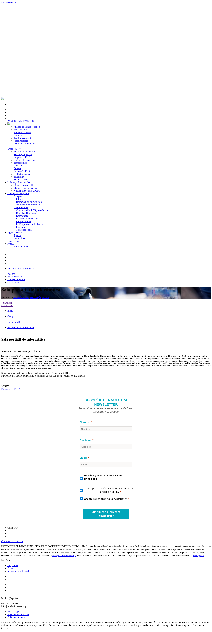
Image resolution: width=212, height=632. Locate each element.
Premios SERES (22, 171)
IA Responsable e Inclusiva (29, 224)
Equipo (17, 168)
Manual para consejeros (25, 188)
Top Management (22, 138)
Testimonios (19, 176)
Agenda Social (14, 232)
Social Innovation (22, 132)
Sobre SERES (14, 148)
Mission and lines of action (27, 126)
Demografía (22, 215)
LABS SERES (21, 207)
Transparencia (20, 162)
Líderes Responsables (24, 185)
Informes (20, 199)
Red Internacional (22, 174)
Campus (18, 196)
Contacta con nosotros (12, 541)
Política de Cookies (16, 617)
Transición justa (24, 229)
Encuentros (19, 238)
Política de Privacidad (18, 614)
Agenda (17, 235)
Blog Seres (12, 565)
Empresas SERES (22, 157)
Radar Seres (13, 241)
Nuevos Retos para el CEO (27, 190)
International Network (24, 143)
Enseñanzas (7, 305)
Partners (18, 135)
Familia (45, 297)
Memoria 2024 (21, 179)
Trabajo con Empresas (18, 193)
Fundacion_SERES (10, 389)
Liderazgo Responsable (18, 182)
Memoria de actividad (18, 571)
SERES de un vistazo (24, 151)
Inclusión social (21, 297)
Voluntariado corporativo (28, 204)
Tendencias (6, 302)
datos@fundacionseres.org (64, 555)
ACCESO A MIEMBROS (20, 121)
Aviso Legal (13, 611)
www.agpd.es (198, 555)
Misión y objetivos (23, 154)
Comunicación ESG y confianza (32, 210)
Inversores (21, 227)
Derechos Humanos (26, 213)
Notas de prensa (21, 246)
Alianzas (18, 165)
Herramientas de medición (29, 202)
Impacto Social (23, 221)
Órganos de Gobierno (24, 160)
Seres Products (21, 129)
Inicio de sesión (8, 2)
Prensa (10, 243)
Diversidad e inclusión (27, 218)
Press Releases (21, 140)
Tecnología (35, 297)
